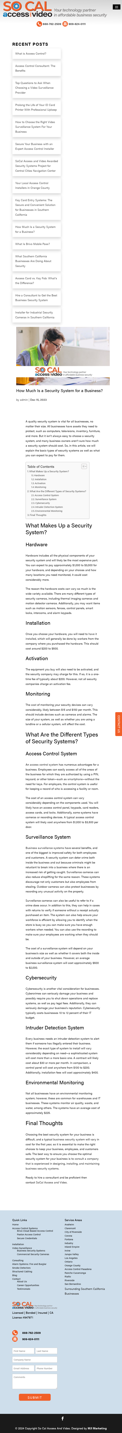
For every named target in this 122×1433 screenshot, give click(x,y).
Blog (14, 1275)
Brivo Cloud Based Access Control (35, 1230)
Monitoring (40, 487)
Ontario (68, 1261)
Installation (40, 479)
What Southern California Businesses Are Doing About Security (33, 261)
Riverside (70, 1280)
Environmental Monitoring (48, 510)
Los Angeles (71, 1258)
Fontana (69, 1239)
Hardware (39, 475)
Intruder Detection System (49, 506)
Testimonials (23, 1288)
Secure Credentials (27, 1238)
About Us (22, 1281)
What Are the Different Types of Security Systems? (58, 491)
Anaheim (69, 1224)
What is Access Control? (30, 53)
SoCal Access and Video (51, 1182)
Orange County (72, 1265)
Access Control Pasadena (78, 1269)
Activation (40, 483)
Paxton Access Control (29, 1234)
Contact (16, 1278)
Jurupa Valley (72, 1254)
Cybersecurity (42, 502)
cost (33, 705)
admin (24, 400)
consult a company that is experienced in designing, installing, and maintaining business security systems (62, 1163)
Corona (68, 1235)
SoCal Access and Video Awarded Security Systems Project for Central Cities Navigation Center (36, 166)
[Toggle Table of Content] (82, 466)
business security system (69, 1139)
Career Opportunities (28, 1285)
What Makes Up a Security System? (49, 471)
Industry (69, 1243)
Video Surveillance (22, 1248)
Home (15, 1224)
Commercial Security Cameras (33, 1254)
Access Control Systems (25, 1228)
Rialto (68, 1276)
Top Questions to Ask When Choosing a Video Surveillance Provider (34, 87)
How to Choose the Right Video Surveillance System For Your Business (35, 126)
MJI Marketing (97, 1428)
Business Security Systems (31, 1250)
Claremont (70, 1228)
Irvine (67, 1250)
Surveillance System (46, 499)
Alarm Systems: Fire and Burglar (29, 1264)
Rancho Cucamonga (75, 1272)
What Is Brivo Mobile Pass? (32, 244)
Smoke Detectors (21, 1267)
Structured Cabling (22, 1271)
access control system (44, 764)
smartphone (75, 779)
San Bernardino (73, 1283)
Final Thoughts (38, 515)
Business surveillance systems (45, 848)
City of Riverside (73, 1231)
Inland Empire (72, 1246)
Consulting (18, 1260)
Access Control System (47, 495)
